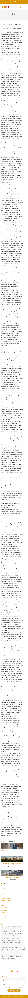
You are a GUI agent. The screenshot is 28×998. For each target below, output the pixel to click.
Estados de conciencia (5, 898)
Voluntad (13, 958)
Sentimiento (18, 956)
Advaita (4, 926)
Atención (3, 888)
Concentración (20, 931)
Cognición (4, 931)
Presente (19, 951)
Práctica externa (6, 954)
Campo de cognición (17, 929)
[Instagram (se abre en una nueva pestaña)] (13, 1)
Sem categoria (4, 915)
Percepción (12, 951)
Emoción (12, 936)
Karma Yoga (17, 942)
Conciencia (3, 891)
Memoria (11, 947)
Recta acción (5, 956)
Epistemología (5, 938)
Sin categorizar (18, 28)
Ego (7, 936)
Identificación (21, 940)
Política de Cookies (21, 996)
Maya (21, 945)
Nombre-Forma (13, 949)
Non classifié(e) (4, 910)
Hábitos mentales (12, 940)
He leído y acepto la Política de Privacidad (12, 987)
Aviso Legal (5, 996)
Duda (3, 936)
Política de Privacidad (12, 996)
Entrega (18, 936)
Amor (9, 926)
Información (5, 942)
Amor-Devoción (4, 886)
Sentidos (12, 956)
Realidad (24, 954)
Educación (3, 895)
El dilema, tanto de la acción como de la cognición (12, 864)
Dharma (3, 893)
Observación (22, 949)
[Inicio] (1, 15)
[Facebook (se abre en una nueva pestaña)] (11, 1)
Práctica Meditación (5, 912)
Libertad (4, 945)
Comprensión (12, 931)
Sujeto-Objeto (5, 958)
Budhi (9, 929)
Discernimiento (18, 933)
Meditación (4, 947)
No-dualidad (4, 908)
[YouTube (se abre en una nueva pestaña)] (15, 1)
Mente (2, 905)
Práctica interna (15, 954)
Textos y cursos (4, 920)
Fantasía (4, 940)
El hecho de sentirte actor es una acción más (12, 851)
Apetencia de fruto (16, 926)
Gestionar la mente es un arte (12, 877)
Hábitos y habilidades (5, 900)
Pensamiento (5, 951)
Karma (2, 903)
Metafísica (22, 947)
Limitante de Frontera (13, 945)
